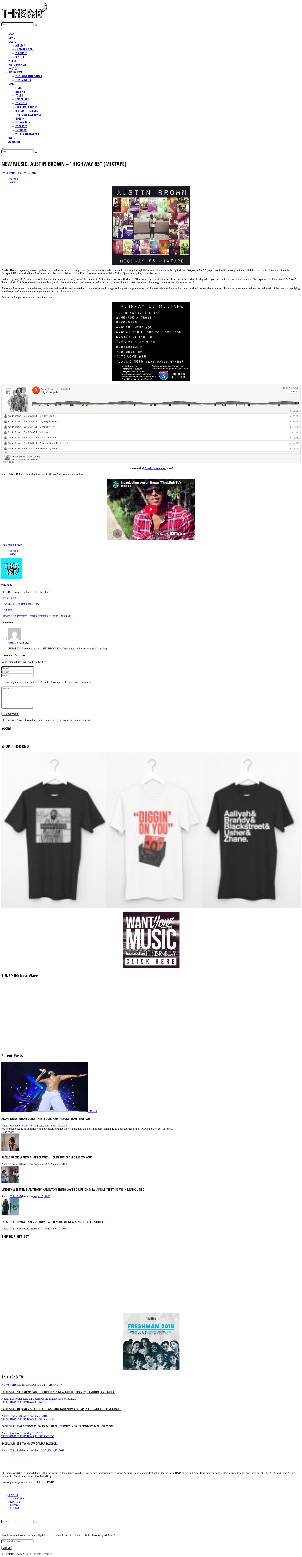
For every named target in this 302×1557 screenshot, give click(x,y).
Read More (7, 1131)
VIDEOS (12, 61)
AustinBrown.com (155, 468)
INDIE (11, 138)
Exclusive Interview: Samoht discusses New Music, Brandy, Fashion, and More (58, 1392)
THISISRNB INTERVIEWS (28, 76)
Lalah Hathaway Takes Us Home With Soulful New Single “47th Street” (53, 1222)
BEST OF (19, 57)
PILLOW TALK (22, 122)
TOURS (19, 95)
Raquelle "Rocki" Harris (23, 1125)
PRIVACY (14, 1501)
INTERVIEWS (15, 72)
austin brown (15, 544)
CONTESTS (21, 103)
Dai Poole (15, 1398)
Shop (11, 34)
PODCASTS (21, 126)
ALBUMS (20, 45)
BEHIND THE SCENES (26, 111)
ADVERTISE (14, 142)
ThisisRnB (11, 172)
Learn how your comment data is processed (68, 720)
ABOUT (13, 1495)
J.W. (12, 1433)
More (11, 84)
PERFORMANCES (17, 65)
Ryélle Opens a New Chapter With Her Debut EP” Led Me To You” (46, 1157)
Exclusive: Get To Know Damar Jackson (29, 1443)
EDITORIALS (22, 99)
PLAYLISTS (21, 53)
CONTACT (15, 1507)
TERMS (13, 1504)
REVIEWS (20, 92)
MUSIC (12, 42)
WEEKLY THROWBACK (27, 134)
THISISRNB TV (23, 80)
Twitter (12, 181)
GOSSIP (19, 118)
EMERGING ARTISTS (26, 107)
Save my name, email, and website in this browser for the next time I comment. (48, 682)
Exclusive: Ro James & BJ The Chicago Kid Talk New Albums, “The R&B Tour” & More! (61, 1409)
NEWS (11, 38)
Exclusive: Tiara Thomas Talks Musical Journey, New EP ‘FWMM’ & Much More (57, 1426)
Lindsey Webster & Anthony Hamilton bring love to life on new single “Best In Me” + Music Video (72, 1189)
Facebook (13, 178)
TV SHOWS (21, 130)
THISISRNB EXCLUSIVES (28, 115)
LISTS (18, 88)
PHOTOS (13, 68)
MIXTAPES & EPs (24, 49)
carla (11, 642)
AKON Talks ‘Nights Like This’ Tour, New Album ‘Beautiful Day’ (46, 1118)
